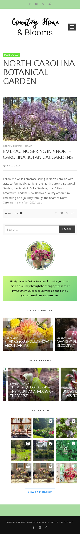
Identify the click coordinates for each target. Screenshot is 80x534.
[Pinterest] (43, 4)
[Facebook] (29, 4)
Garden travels (13, 146)
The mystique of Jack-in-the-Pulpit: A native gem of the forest (26, 392)
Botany (9, 384)
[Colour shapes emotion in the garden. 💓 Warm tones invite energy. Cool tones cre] (43, 450)
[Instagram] (36, 4)
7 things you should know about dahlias (26, 344)
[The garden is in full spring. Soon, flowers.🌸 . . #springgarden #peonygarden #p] (21, 450)
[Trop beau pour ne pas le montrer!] (21, 473)
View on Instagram (40, 491)
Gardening (11, 338)
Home (28, 146)
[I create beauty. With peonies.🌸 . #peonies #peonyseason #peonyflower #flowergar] (43, 428)
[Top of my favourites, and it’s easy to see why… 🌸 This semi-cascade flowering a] (43, 473)
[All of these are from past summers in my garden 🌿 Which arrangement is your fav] (66, 473)
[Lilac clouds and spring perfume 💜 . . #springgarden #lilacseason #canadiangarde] (66, 428)
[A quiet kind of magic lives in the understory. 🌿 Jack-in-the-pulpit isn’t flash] (66, 450)
